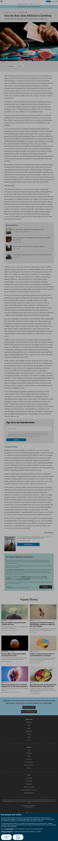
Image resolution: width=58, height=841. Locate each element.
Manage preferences (7, 831)
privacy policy (9, 829)
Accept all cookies (6, 837)
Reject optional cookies (18, 837)
